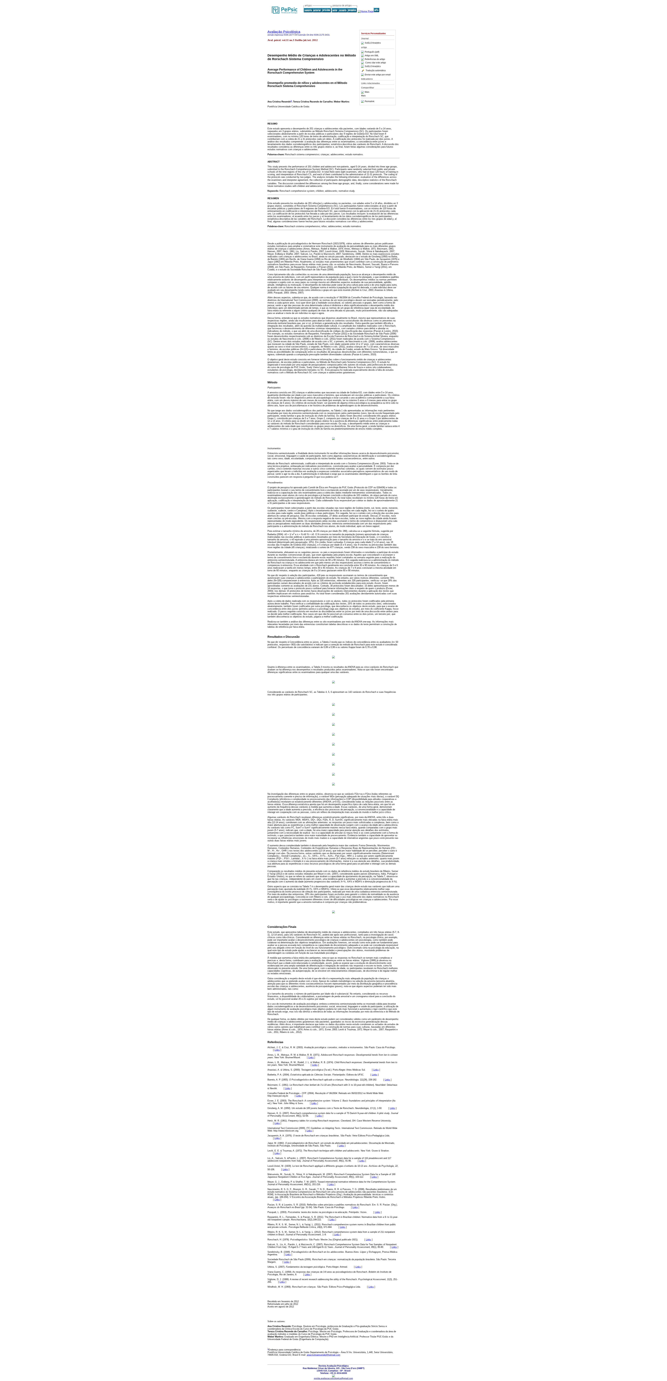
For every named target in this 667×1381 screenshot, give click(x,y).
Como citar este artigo (375, 63)
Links (277, 1050)
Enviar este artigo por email (378, 74)
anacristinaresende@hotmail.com (323, 1355)
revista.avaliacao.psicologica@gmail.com (333, 1378)
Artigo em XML (372, 55)
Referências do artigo (375, 59)
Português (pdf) (372, 52)
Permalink (369, 101)
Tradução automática (376, 70)
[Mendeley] (363, 92)
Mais (367, 92)
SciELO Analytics (373, 43)
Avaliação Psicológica (283, 32)
